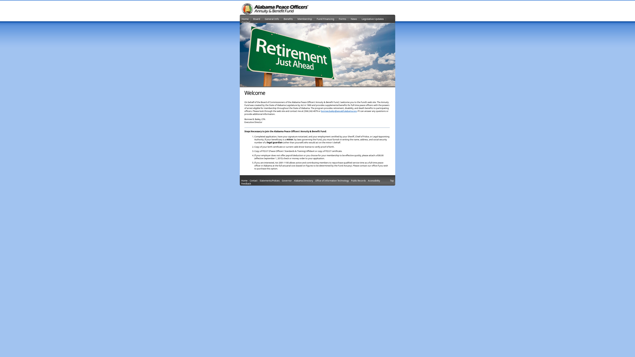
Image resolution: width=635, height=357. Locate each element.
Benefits (288, 18)
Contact (246, 22)
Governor (287, 180)
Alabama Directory (303, 180)
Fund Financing (325, 18)
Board (256, 18)
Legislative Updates (373, 18)
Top (392, 180)
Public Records (358, 180)
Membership (304, 18)
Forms (342, 18)
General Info (272, 18)
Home (245, 18)
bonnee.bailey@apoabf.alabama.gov (339, 111)
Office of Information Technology (332, 180)
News (354, 18)
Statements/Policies (270, 180)
